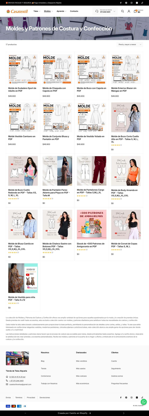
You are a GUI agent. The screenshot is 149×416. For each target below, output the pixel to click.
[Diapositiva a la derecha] (123, 413)
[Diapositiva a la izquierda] (25, 413)
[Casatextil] (17, 365)
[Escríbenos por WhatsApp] (144, 402)
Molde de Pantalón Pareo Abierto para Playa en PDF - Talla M (56, 193)
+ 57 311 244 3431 (16, 381)
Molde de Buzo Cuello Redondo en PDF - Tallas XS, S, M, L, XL (22, 193)
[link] (33, 3)
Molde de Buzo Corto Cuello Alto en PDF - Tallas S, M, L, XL (125, 139)
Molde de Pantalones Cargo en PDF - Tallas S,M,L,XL (90, 191)
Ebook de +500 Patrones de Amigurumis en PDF (90, 245)
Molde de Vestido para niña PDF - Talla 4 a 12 (21, 298)
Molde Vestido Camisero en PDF (21, 137)
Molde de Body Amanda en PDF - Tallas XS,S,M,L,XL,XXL (124, 193)
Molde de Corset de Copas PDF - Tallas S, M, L (124, 245)
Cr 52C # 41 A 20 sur (17, 377)
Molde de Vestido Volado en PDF (90, 137)
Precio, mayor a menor (127, 44)
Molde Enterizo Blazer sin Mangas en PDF (123, 89)
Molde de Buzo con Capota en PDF (91, 89)
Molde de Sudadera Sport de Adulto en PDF (22, 89)
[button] (36, 11)
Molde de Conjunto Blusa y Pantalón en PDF (56, 137)
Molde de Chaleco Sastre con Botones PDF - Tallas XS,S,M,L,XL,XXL (57, 246)
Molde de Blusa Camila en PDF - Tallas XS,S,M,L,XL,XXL (21, 246)
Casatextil (140, 405)
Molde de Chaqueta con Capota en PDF (54, 89)
